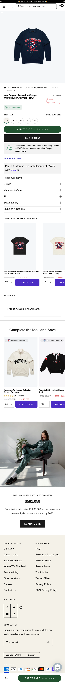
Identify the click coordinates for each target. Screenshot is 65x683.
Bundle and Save (12, 158)
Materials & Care (13, 190)
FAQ (38, 548)
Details (7, 184)
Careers (8, 584)
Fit (5, 196)
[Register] (48, 642)
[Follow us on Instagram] (20, 607)
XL (35, 121)
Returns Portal (43, 560)
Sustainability (11, 202)
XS (6, 121)
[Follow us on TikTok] (13, 614)
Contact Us (10, 590)
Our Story (9, 548)
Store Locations (12, 578)
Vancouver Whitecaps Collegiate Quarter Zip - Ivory (17, 391)
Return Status (43, 566)
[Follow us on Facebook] (7, 607)
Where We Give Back (15, 566)
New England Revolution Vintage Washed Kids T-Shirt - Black (21, 272)
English (31, 655)
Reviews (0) (10, 295)
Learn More (32, 524)
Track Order (42, 572)
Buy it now (32, 138)
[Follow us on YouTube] (7, 614)
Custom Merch (11, 554)
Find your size (53, 114)
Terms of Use (43, 578)
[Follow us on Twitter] (13, 607)
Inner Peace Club (13, 560)
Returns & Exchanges (47, 554)
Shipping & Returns (14, 209)
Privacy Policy (43, 584)
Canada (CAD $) (13, 655)
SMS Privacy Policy (46, 590)
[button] (57, 667)
